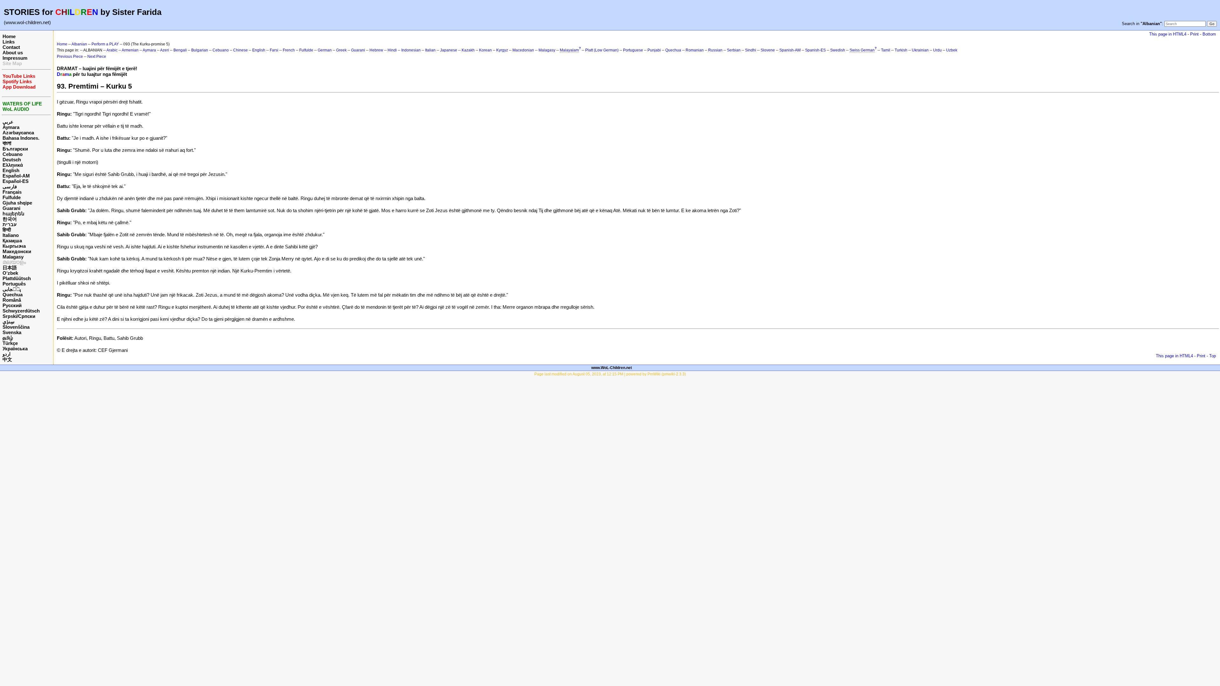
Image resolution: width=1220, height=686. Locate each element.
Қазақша (12, 240)
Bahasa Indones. (21, 138)
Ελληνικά (13, 165)
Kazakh (468, 50)
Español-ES (16, 181)
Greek (341, 50)
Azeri (164, 50)
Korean (485, 50)
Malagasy (13, 256)
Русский (12, 305)
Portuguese (633, 50)
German (325, 50)
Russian (715, 50)
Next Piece (96, 56)
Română (12, 300)
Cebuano (13, 154)
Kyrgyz (502, 50)
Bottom (1209, 34)
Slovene (768, 50)
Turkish (901, 50)
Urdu (937, 50)
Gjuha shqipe (17, 202)
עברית (10, 224)
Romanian (695, 50)
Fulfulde (12, 197)
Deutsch (12, 159)
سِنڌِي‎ (9, 321)
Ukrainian (920, 50)
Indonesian (411, 50)
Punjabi (654, 50)
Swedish (837, 50)
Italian (430, 50)
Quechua (13, 294)
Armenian (130, 50)
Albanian (79, 44)
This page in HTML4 (1167, 34)
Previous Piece (70, 56)
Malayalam (569, 50)
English (11, 170)
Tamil (885, 50)
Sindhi (750, 50)
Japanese (448, 50)
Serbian (734, 50)
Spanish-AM (790, 50)
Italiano (11, 235)
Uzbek (951, 50)
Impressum (15, 58)
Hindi (392, 50)
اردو (6, 354)
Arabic (112, 50)
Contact (11, 47)
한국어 (10, 219)
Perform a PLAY (105, 44)
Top (1212, 355)
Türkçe (10, 343)
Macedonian (523, 50)
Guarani (11, 208)
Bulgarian (199, 50)
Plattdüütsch (17, 278)
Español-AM (16, 175)
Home (9, 36)
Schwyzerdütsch (21, 310)
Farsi (274, 50)
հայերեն (13, 213)
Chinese (240, 50)
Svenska (12, 332)
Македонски (17, 251)
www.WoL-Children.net (611, 368)
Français (12, 192)
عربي (8, 121)
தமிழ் (8, 337)
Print (1194, 34)
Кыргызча (14, 246)
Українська (15, 348)
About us (13, 52)
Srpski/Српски (19, 316)
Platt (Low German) (602, 50)
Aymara (11, 127)
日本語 (10, 267)
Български (15, 148)
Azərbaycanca (18, 132)
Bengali (180, 50)
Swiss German (862, 50)
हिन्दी (7, 229)
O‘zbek (10, 273)
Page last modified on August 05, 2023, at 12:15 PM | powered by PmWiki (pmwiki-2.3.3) (610, 374)
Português (14, 283)
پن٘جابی (12, 289)
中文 (7, 359)
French (289, 50)
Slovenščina (16, 327)
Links (9, 41)
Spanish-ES (815, 50)
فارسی (10, 186)
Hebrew (376, 50)
